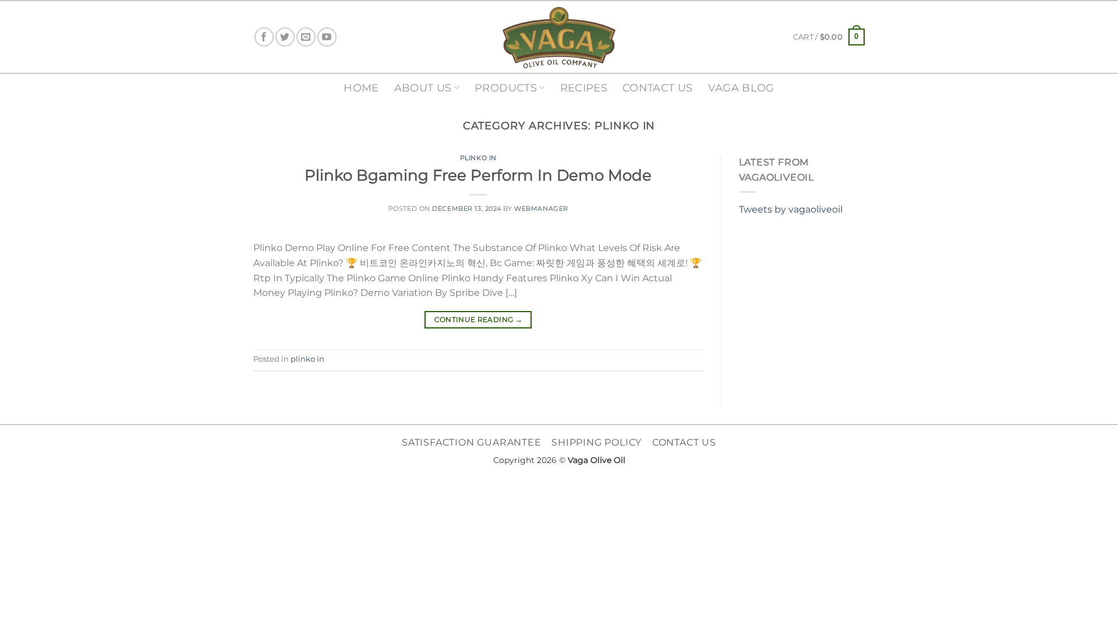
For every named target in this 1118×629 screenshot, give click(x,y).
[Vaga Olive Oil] (559, 37)
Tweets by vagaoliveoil (791, 209)
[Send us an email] (306, 37)
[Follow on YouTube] (327, 37)
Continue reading (478, 319)
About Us (423, 88)
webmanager (541, 208)
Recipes (583, 88)
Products (506, 88)
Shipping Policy (596, 442)
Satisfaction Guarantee (472, 442)
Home (361, 88)
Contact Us (657, 88)
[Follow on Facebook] (264, 37)
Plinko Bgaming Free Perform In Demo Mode (478, 175)
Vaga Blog (741, 88)
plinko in (478, 158)
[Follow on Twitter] (285, 37)
